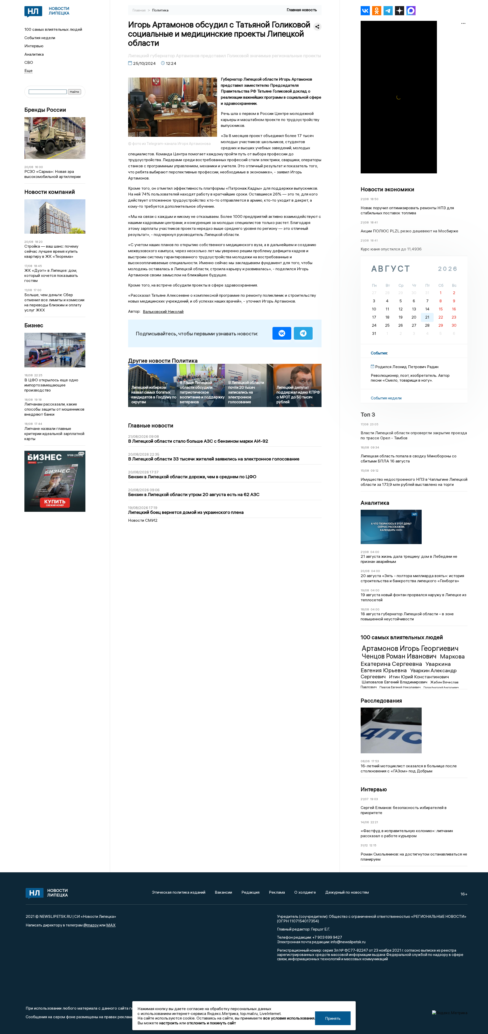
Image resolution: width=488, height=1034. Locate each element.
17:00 (37, 290)
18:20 (39, 242)
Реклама (277, 892)
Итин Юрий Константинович (419, 677)
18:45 (38, 266)
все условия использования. (289, 1018)
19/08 (365, 590)
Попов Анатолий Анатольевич (441, 687)
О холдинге (305, 892)
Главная (139, 10)
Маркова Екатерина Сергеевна (413, 659)
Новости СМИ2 (143, 520)
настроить (168, 1022)
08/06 (365, 761)
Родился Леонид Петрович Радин (406, 366)
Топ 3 (368, 414)
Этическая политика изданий (178, 892)
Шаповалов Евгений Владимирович (395, 681)
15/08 (365, 470)
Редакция (250, 892)
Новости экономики (387, 189)
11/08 (28, 290)
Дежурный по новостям (347, 892)
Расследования (381, 700)
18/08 (28, 375)
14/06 (365, 822)
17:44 (38, 424)
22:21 (374, 822)
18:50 (374, 199)
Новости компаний (49, 192)
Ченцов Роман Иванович (400, 656)
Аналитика (34, 54)
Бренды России (45, 110)
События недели (39, 37)
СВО (28, 62)
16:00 (39, 167)
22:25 (38, 375)
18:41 (374, 222)
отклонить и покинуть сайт (211, 1022)
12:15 (372, 845)
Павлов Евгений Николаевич (400, 687)
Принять (333, 1018)
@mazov (91, 924)
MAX (111, 924)
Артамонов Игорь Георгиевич (410, 648)
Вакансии (223, 892)
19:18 (38, 399)
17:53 (375, 761)
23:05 (374, 424)
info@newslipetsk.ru (348, 941)
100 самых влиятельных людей (53, 29)
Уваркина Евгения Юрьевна (406, 667)
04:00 (374, 552)
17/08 (28, 266)
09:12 (374, 470)
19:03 (374, 799)
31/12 (364, 845)
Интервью (33, 45)
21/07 (365, 799)
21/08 (365, 199)
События (379, 352)
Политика (160, 10)
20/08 (28, 167)
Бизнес (33, 325)
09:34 (375, 447)
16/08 (365, 447)
